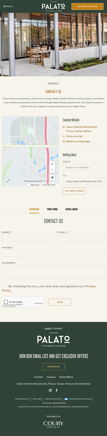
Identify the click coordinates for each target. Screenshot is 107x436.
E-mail (63, 232)
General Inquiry (71, 209)
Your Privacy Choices (80, 399)
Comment (9, 262)
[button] (8, 6)
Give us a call (74, 136)
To (64, 175)
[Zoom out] (52, 170)
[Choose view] (52, 177)
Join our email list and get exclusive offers (53, 356)
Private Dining (52, 209)
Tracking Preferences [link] (54, 403)
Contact (53, 83)
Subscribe (51, 365)
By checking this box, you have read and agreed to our (46, 286)
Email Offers (66, 376)
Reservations (34, 209)
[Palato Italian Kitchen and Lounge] (53, 6)
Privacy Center (53, 399)
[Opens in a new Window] (50, 390)
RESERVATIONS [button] (87, 6)
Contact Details (71, 120)
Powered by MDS (79, 406)
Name (7, 232)
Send (60, 302)
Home (48, 328)
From (66, 161)
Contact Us (54, 91)
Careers (51, 376)
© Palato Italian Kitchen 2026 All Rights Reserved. (45, 406)
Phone (8, 247)
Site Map (37, 399)
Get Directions (74, 191)
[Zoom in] (52, 164)
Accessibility (22, 399)
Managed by (53, 416)
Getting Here (69, 154)
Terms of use (34, 185)
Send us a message (78, 141)
